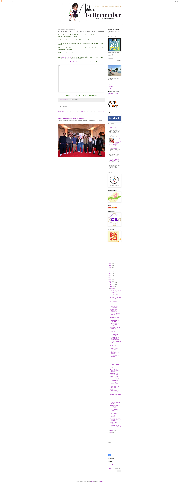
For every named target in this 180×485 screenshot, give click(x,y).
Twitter (110, 88)
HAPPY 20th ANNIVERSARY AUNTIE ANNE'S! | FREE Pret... (114, 333)
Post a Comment (63, 108)
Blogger (101, 481)
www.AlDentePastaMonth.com (74, 61)
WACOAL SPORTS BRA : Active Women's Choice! (115, 299)
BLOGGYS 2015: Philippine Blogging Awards (115, 402)
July (111, 432)
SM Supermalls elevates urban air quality (115, 128)
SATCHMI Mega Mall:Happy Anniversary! (113, 310)
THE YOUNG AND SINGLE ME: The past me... (114, 352)
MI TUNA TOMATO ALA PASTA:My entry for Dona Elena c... (115, 343)
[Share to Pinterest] (76, 99)
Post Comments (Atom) (69, 114)
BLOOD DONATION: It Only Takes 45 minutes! (115, 324)
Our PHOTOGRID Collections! (114, 360)
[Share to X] (74, 99)
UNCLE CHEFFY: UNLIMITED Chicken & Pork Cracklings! (115, 411)
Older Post (101, 111)
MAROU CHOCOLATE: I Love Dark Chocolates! (115, 406)
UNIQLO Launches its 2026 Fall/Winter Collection (71, 118)
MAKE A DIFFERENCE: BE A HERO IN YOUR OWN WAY (115, 426)
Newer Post (60, 111)
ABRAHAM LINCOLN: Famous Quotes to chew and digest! (115, 377)
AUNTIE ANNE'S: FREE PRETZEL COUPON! (115, 395)
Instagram (111, 86)
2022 (110, 267)
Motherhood (64, 101)
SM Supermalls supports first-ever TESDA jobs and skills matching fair (115, 159)
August (112, 430)
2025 (110, 262)
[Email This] (71, 99)
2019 (110, 273)
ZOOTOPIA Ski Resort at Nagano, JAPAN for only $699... (115, 419)
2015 (110, 281)
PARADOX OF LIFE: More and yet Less (114, 374)
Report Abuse (111, 464)
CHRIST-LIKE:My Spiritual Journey (114, 295)
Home (81, 111)
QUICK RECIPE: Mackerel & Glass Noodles (114, 370)
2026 (110, 260)
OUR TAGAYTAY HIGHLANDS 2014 (114, 363)
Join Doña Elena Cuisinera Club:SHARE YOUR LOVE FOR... (115, 347)
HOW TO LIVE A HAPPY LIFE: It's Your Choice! (115, 291)
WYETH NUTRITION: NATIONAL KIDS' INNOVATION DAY (115, 338)
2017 (110, 277)
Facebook (111, 84)
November (112, 284)
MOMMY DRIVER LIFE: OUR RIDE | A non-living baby (115, 386)
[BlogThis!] (72, 99)
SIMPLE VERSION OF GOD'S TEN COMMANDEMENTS (115, 329)
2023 (110, 265)
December (112, 282)
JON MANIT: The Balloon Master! (114, 398)
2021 (110, 269)
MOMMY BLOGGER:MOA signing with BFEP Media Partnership (114, 391)
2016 (110, 279)
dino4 (92, 481)
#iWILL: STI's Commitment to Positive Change (114, 306)
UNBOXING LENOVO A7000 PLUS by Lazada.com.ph (115, 314)
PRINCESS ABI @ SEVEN (114, 423)
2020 (110, 271)
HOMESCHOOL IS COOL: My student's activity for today (115, 382)
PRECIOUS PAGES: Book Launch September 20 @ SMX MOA (114, 319)
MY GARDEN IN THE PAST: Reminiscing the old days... (115, 357)
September (113, 288)
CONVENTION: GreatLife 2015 (114, 302)
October (112, 286)
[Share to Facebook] (75, 99)
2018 (110, 275)
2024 (110, 263)
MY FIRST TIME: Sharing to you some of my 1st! (115, 415)
